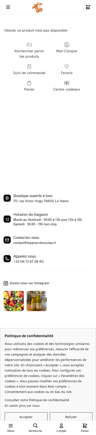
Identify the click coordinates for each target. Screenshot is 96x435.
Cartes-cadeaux (66, 89)
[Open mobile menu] (8, 7)
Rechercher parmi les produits (29, 54)
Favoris (67, 72)
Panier (29, 89)
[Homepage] (48, 7)
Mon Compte (66, 51)
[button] (26, 417)
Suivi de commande (29, 72)
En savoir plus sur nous (22, 405)
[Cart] (87, 7)
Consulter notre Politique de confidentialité (37, 400)
